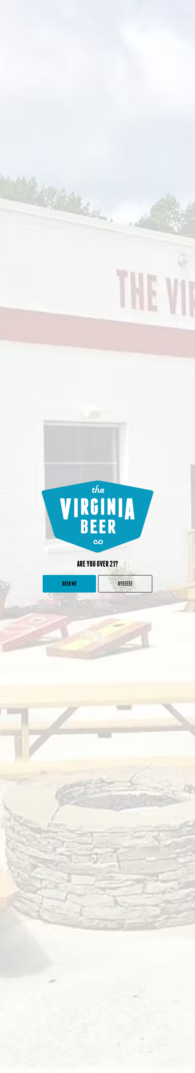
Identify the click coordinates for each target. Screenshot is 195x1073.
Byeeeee (125, 583)
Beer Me (69, 583)
